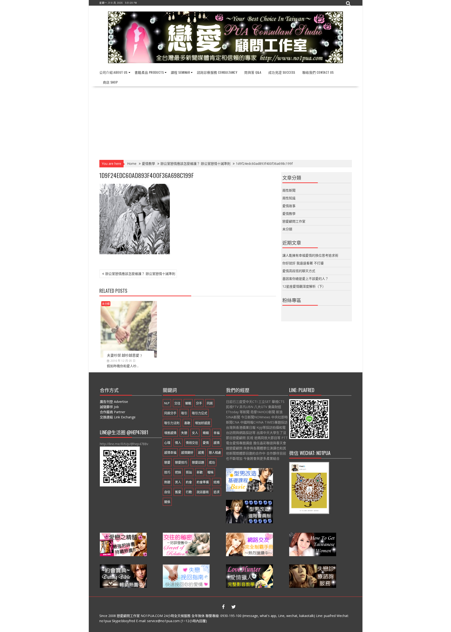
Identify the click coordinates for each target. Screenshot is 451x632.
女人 (195, 433)
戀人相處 (215, 452)
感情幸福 (170, 452)
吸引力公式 (199, 413)
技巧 (167, 472)
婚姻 (206, 433)
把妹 (178, 472)
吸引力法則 (171, 423)
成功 (212, 462)
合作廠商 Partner (112, 412)
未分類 (106, 303)
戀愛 (167, 462)
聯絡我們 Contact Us (318, 72)
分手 (199, 403)
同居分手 (170, 413)
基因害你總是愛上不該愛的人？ (305, 278)
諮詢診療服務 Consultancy (217, 72)
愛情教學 (288, 213)
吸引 (184, 413)
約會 (189, 482)
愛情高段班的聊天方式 (298, 271)
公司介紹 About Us (113, 72)
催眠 (188, 403)
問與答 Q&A (252, 72)
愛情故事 (288, 206)
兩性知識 (288, 198)
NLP (167, 403)
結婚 (217, 482)
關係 (167, 502)
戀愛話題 (198, 462)
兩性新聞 (288, 190)
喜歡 (187, 423)
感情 (217, 442)
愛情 (206, 442)
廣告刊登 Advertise (114, 401)
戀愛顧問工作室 (293, 221)
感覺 (201, 452)
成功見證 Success (281, 72)
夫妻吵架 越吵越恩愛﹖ (125, 355)
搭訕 (189, 472)
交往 (177, 403)
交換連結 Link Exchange (118, 417)
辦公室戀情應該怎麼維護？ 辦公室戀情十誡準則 (140, 273)
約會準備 (203, 482)
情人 (178, 442)
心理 (167, 442)
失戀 (184, 433)
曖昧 (210, 472)
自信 (167, 492)
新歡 (200, 472)
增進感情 (170, 433)
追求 (217, 492)
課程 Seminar (180, 72)
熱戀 (167, 482)
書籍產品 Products (149, 72)
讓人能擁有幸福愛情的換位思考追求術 (310, 255)
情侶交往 (192, 442)
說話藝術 (203, 492)
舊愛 (178, 492)
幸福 (217, 433)
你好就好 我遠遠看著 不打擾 (303, 263)
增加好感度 (202, 423)
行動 (189, 492)
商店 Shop (110, 82)
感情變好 (187, 452)
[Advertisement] (225, 121)
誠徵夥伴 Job (109, 407)
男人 (178, 482)
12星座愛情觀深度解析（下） (304, 286)
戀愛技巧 (181, 462)
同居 (210, 403)
